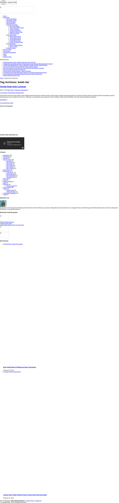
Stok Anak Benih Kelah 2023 (11, 75)
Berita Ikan (6, 156)
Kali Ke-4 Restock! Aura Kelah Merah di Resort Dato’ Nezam (20, 66)
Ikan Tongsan (10, 168)
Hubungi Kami (7, 57)
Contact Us (38, 500)
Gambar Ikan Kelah (12, 24)
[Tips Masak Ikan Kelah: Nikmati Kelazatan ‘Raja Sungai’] (4, 220)
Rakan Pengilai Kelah (16, 32)
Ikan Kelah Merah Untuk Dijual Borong (14, 69)
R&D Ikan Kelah (14, 33)
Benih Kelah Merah (15, 36)
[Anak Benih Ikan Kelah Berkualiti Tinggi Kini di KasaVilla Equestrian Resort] (4, 231)
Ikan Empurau (10, 174)
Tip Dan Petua (7, 187)
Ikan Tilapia (9, 167)
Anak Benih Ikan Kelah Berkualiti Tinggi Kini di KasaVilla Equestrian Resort (25, 72)
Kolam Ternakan (14, 29)
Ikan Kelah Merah (11, 19)
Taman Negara (10, 186)
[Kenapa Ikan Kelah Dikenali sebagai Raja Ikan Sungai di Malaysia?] (4, 237)
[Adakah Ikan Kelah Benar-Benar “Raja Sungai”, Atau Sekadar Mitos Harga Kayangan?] (7, 222)
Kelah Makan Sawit (15, 38)
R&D (4, 183)
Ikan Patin (9, 164)
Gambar (5, 158)
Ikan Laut (5, 178)
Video (5, 55)
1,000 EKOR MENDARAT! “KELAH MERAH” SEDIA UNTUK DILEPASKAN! (25, 65)
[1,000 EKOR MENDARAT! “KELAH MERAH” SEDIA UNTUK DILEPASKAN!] (6, 223)
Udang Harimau (11, 191)
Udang (5, 188)
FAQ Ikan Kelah (11, 48)
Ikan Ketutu (9, 162)
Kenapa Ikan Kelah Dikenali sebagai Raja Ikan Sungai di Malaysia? (22, 74)
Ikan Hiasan (6, 51)
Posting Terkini (7, 181)
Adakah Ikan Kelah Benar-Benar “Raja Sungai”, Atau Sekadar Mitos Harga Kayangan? (28, 64)
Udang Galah (10, 190)
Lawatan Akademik (15, 30)
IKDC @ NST (13, 46)
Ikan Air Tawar (7, 49)
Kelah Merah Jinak (15, 41)
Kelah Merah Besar (15, 39)
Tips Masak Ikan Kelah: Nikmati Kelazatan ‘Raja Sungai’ (19, 62)
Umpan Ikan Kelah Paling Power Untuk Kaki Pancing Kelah (25, 495)
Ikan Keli (8, 161)
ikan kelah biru (10, 177)
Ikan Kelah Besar (15, 26)
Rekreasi (5, 184)
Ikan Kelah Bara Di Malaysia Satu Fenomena (19, 367)
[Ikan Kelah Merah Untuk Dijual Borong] (12, 225)
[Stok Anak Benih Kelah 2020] (6, 103)
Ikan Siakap (9, 165)
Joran (4, 54)
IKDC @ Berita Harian (16, 45)
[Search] (0, 4)
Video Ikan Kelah (11, 35)
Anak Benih (9, 172)
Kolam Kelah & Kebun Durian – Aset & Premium (17, 71)
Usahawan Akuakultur (9, 52)
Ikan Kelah (6, 17)
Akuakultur (6, 155)
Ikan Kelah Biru (10, 23)
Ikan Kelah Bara (11, 22)
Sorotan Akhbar (10, 43)
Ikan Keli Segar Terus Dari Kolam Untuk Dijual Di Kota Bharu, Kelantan (23, 68)
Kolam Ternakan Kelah (16, 42)
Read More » (3, 99)
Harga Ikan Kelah (11, 20)
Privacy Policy (30, 500)
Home (5, 16)
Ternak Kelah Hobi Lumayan (13, 86)
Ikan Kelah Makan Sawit (17, 27)
